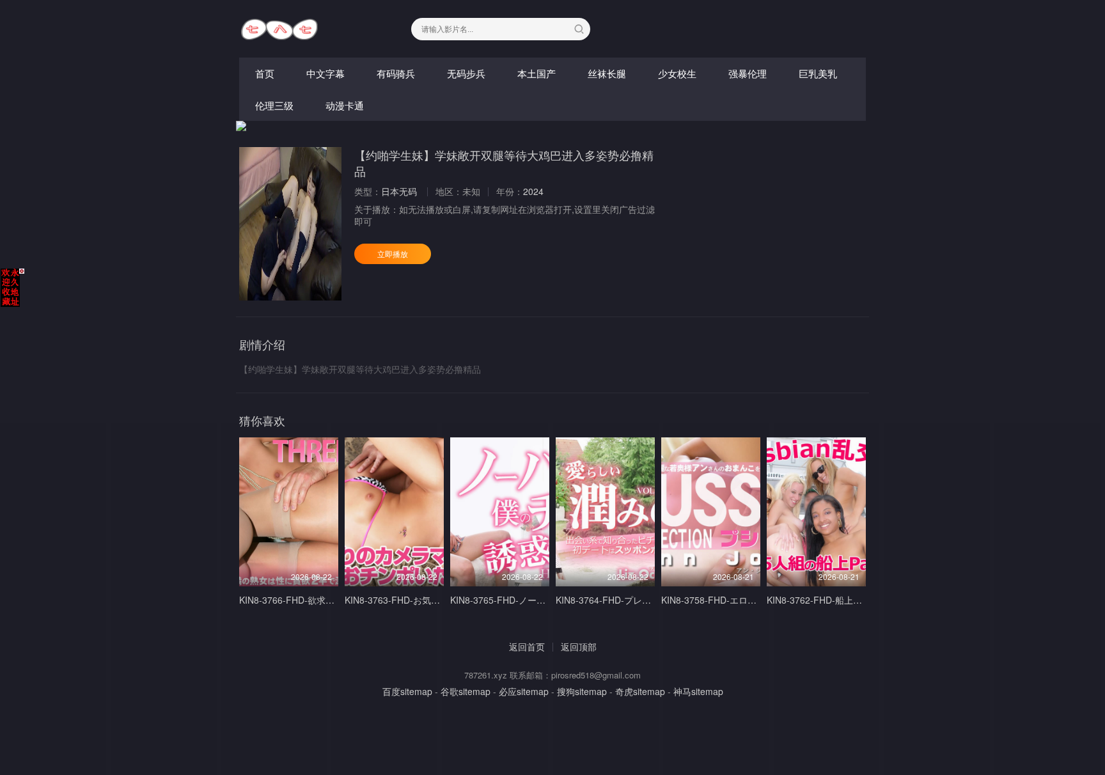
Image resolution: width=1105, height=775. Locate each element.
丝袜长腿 (607, 73)
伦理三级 (274, 105)
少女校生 (677, 73)
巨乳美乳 (818, 73)
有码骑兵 (396, 73)
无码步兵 (466, 73)
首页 (264, 73)
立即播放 (392, 253)
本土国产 (536, 73)
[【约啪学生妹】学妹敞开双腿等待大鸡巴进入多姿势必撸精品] (290, 224)
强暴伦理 (747, 73)
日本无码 (399, 191)
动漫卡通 (344, 105)
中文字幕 (325, 73)
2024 (533, 191)
